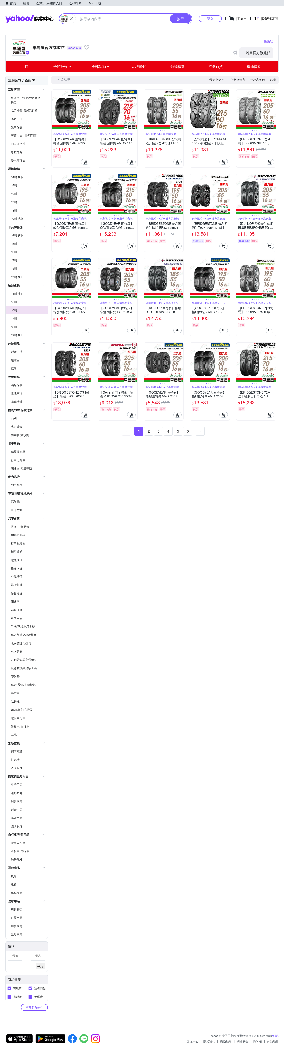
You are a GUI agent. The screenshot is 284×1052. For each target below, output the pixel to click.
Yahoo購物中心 (29, 18)
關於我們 (209, 1041)
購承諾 (268, 41)
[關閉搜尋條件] (71, 18)
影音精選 (177, 66)
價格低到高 (238, 79)
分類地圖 (273, 1041)
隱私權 (257, 1041)
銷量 (273, 79)
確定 (40, 966)
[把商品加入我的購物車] (85, 162)
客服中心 (192, 1041)
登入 (210, 18)
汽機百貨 (216, 66)
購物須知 (226, 1041)
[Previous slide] (54, 109)
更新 (275, 1036)
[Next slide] (88, 109)
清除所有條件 (34, 1007)
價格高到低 (257, 79)
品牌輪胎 (139, 66)
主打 (24, 66)
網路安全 (242, 1041)
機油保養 (254, 66)
